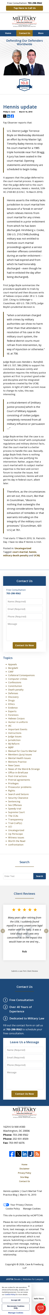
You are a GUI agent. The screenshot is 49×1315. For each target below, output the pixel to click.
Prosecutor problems (19, 787)
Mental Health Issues (19, 758)
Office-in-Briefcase (18, 772)
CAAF (11, 671)
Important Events (17, 729)
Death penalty (15, 689)
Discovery (13, 696)
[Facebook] (12, 1154)
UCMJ (37, 555)
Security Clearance (18, 797)
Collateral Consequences (21, 675)
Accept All (15, 1300)
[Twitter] (18, 1154)
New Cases (14, 765)
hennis (32, 551)
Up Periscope (15, 833)
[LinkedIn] (24, 1154)
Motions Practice (17, 761)
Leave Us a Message (24, 1042)
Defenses (13, 693)
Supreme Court (16, 812)
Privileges (13, 783)
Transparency (15, 819)
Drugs (11, 700)
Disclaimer (25, 1168)
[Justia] (31, 1154)
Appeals (12, 664)
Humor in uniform (18, 722)
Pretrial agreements (19, 779)
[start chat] (40, 1308)
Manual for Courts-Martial (22, 750)
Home (8, 33)
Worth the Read (16, 840)
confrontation (15, 844)
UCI (10, 826)
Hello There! (39, 1299)
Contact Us (24, 33)
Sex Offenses (15, 805)
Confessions (14, 682)
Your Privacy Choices (21, 1204)
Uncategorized (22, 548)
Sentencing (14, 801)
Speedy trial (14, 808)
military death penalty (15, 555)
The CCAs (13, 815)
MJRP (11, 747)
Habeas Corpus (16, 718)
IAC (10, 725)
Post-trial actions (17, 776)
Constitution (15, 685)
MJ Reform (13, 743)
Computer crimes (17, 678)
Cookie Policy (13, 1208)
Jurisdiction (14, 740)
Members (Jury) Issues (20, 754)
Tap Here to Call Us (25, 8)
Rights (11, 790)
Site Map (24, 1177)
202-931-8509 (20, 1138)
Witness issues (16, 837)
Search (39, 876)
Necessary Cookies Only (15, 1307)
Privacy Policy (24, 1173)
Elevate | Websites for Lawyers (24, 1279)
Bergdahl (13, 667)
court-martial (20, 551)
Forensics (13, 714)
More (40, 33)
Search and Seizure (18, 794)
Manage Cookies (32, 1208)
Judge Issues (14, 736)
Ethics (11, 704)
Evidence (13, 707)
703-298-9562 (20, 1134)
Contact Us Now (24, 645)
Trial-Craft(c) (15, 823)
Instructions (14, 732)
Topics (8, 658)
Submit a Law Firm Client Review (24, 971)
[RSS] (37, 1154)
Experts (12, 711)
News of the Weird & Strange (24, 768)
